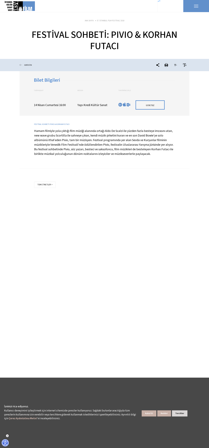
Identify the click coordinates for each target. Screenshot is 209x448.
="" (159, 1)
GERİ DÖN (28, 65)
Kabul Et (149, 413)
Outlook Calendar (128, 105)
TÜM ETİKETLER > (44, 184)
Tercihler (179, 413)
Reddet (164, 413)
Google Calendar (120, 105)
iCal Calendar (124, 104)
